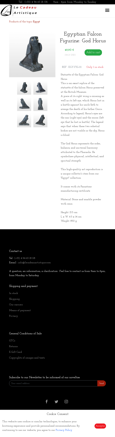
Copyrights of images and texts (27, 358)
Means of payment (20, 310)
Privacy (13, 316)
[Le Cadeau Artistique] (19, 10)
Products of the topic (24, 22)
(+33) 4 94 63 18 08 (36, 2)
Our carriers (16, 305)
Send (101, 383)
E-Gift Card (15, 352)
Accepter (100, 426)
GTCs (12, 341)
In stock (13, 293)
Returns (13, 346)
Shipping (14, 299)
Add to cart (93, 52)
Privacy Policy (64, 430)
